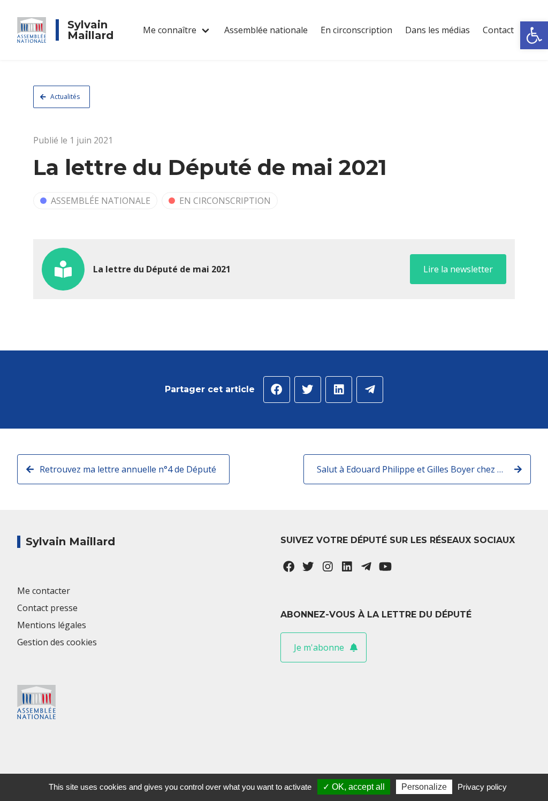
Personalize (424, 786)
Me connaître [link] (169, 30)
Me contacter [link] (43, 591)
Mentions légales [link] (51, 625)
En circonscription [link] (356, 30)
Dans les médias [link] (437, 30)
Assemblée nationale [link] (266, 30)
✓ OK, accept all (354, 786)
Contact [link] (498, 30)
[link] (534, 35)
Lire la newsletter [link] (458, 269)
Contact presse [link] (47, 608)
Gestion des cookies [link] (57, 642)
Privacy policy (482, 786)
